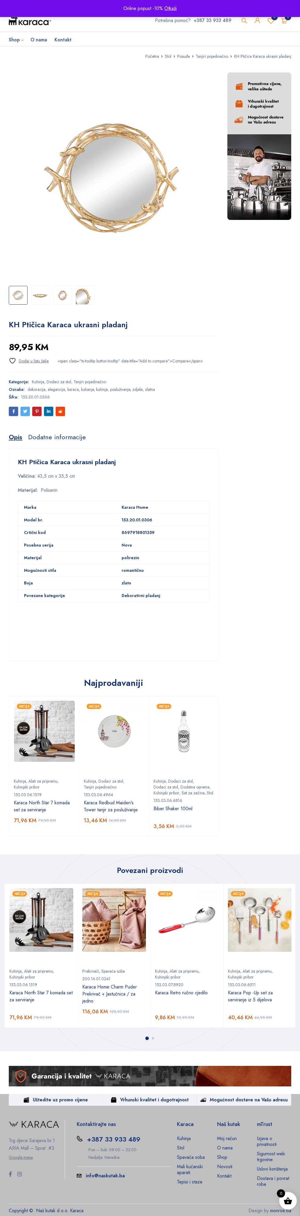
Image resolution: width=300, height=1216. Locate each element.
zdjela (137, 389)
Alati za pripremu (42, 781)
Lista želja (274, 17)
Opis (15, 437)
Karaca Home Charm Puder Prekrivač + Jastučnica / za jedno (109, 993)
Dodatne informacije (57, 437)
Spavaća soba (113, 971)
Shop (222, 1157)
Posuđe (183, 56)
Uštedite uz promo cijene (60, 1099)
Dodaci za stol (59, 382)
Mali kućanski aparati (190, 1169)
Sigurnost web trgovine (271, 1156)
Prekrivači (90, 971)
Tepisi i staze (189, 1181)
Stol (168, 56)
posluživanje (120, 389)
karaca (73, 389)
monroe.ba (280, 1210)
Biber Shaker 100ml (173, 808)
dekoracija (36, 389)
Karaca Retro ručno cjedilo (181, 992)
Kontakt (224, 1176)
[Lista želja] (29, 360)
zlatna (150, 389)
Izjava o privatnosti (267, 1141)
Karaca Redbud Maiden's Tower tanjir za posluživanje (111, 806)
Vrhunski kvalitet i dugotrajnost (154, 1099)
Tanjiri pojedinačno (212, 56)
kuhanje (87, 389)
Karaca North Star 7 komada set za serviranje (42, 806)
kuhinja (102, 389)
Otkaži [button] (170, 8)
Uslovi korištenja (272, 1169)
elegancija (56, 389)
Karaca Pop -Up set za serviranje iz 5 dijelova (250, 996)
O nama (225, 1147)
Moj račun (227, 1138)
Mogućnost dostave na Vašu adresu (249, 1099)
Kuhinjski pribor (27, 787)
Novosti (224, 1166)
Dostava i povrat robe (273, 1181)
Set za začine (193, 793)
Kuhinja (38, 382)
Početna (152, 56)
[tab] (15, 437)
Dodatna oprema (194, 787)
